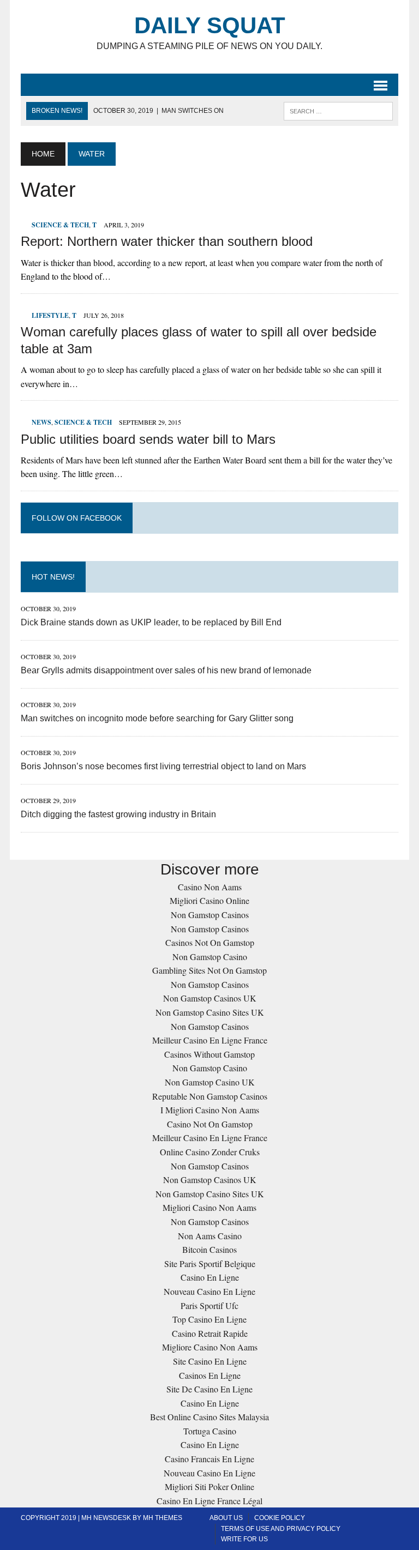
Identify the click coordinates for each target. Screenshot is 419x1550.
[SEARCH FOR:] (338, 110)
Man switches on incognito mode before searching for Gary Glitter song (157, 718)
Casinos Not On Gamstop (209, 942)
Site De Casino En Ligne (209, 1389)
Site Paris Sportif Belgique (209, 1263)
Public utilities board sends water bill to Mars (148, 439)
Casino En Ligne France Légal (209, 1500)
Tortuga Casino (209, 1431)
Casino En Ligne (210, 1277)
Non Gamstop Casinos (210, 914)
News (41, 422)
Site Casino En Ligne (210, 1361)
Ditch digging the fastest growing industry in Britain (118, 814)
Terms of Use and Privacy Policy (280, 1529)
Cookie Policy (279, 1518)
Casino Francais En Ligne (209, 1458)
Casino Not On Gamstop (210, 1124)
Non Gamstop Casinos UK (209, 998)
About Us (226, 1518)
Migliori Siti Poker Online (209, 1486)
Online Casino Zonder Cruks (210, 1151)
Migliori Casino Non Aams (209, 1207)
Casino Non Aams (210, 886)
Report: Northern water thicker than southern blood (167, 241)
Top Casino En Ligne (209, 1319)
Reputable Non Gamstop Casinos (209, 1096)
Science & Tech (60, 225)
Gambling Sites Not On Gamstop (209, 970)
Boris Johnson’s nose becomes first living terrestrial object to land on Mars (163, 766)
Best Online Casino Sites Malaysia (209, 1416)
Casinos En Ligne (210, 1375)
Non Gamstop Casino (209, 956)
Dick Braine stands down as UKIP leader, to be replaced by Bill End (151, 622)
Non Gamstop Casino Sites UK (209, 1012)
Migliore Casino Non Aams (210, 1347)
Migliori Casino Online (209, 900)
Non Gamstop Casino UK (210, 1082)
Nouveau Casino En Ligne (209, 1291)
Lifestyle (50, 315)
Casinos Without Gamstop (209, 1054)
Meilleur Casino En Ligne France (209, 1040)
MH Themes (162, 1518)
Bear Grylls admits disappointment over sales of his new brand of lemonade (166, 670)
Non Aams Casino (210, 1235)
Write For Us (244, 1539)
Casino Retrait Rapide (210, 1333)
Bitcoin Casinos (209, 1249)
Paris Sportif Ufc (209, 1305)
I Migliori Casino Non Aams (209, 1109)
